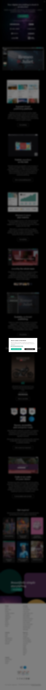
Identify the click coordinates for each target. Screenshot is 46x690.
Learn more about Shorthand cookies (17, 346)
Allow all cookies (16, 349)
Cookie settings (29, 349)
